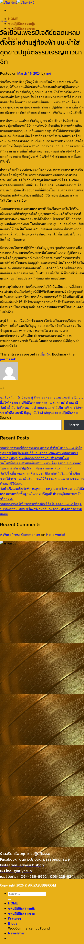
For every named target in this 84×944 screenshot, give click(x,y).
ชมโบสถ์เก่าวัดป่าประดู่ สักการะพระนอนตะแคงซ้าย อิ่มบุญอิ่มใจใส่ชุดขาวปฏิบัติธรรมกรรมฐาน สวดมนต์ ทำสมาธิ (41, 400)
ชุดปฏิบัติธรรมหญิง (21, 23)
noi (48, 73)
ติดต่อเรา (14, 918)
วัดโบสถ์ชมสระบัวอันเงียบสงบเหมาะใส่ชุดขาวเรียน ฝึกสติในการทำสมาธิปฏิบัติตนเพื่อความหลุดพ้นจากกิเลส (40, 466)
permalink (8, 359)
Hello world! (55, 534)
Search (5, 417)
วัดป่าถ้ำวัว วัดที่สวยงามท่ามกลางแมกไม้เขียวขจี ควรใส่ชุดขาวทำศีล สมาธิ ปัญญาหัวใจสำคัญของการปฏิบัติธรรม (41, 410)
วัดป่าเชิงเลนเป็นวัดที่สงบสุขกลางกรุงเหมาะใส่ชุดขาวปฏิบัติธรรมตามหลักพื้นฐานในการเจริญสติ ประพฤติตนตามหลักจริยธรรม (42, 493)
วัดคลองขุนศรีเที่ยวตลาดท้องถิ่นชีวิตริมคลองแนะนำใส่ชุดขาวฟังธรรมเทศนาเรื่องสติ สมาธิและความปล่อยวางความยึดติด (41, 509)
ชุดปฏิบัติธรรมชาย (21, 913)
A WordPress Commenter (20, 534)
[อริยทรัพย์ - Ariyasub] (17, 2)
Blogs (12, 923)
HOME (13, 19)
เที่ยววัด (4, 21)
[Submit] (9, 899)
